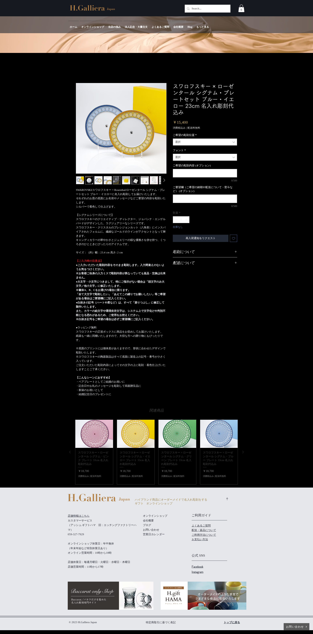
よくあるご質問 (201, 525)
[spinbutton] (181, 219)
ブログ (147, 525)
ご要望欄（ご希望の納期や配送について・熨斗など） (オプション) (203, 189)
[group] (156, 452)
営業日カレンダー (154, 534)
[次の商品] (243, 452)
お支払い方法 (200, 539)
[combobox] (205, 142)
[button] (241, 8)
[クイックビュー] (94, 434)
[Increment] (186, 219)
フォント (179, 150)
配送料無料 (193, 128)
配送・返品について (204, 530)
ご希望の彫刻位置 (185, 135)
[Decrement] (175, 219)
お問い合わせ (151, 529)
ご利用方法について (204, 534)
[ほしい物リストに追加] (233, 238)
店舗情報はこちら (78, 515)
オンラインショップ (155, 515)
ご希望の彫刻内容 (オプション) (192, 165)
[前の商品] (70, 452)
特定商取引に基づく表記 (161, 622)
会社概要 (148, 520)
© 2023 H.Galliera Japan (83, 622)
